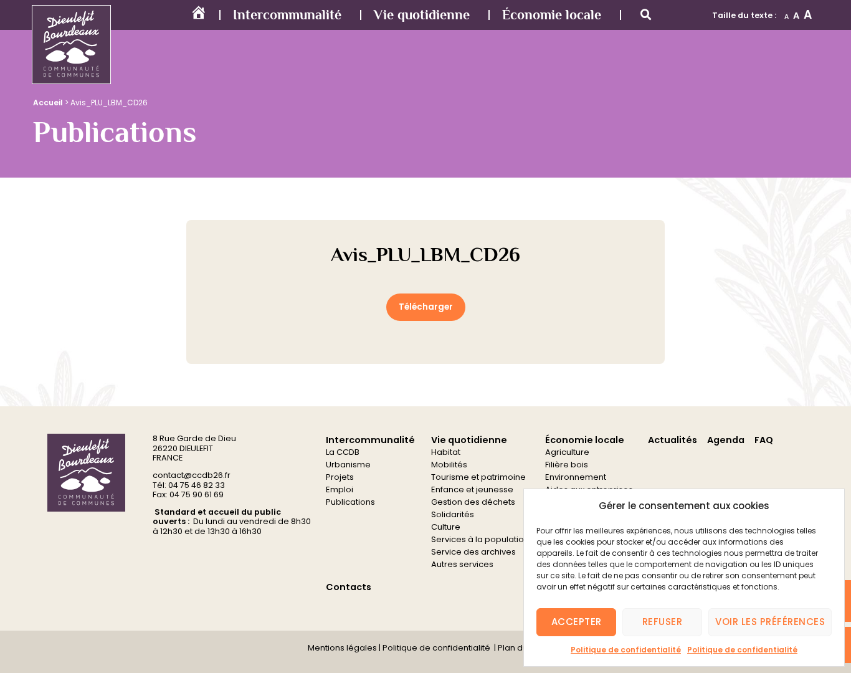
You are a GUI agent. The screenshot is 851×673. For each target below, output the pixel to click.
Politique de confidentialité (626, 649)
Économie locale (551, 14)
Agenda (725, 440)
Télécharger (426, 307)
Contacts (348, 587)
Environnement (575, 477)
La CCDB (342, 452)
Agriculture (567, 452)
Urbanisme (348, 464)
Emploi (339, 489)
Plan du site (520, 647)
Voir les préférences (770, 621)
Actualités (672, 440)
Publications (350, 502)
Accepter (576, 621)
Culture (445, 527)
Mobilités (449, 464)
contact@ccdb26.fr (192, 475)
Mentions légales (342, 647)
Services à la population (480, 539)
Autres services (462, 564)
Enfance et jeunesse (472, 489)
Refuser (662, 621)
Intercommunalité (287, 14)
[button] (646, 15)
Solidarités (452, 514)
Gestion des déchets (473, 502)
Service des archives (473, 552)
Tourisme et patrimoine (478, 477)
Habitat (445, 452)
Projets (340, 477)
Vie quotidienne (422, 14)
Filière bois (566, 464)
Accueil (48, 102)
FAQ (763, 440)
